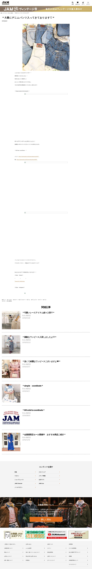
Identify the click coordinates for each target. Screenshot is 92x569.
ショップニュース (19, 479)
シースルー (10, 299)
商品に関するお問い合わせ (31, 556)
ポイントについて (51, 560)
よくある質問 (28, 548)
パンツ (40, 299)
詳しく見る (46, 519)
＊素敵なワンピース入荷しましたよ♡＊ (39, 337)
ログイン (49, 548)
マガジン (17, 475)
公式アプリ (41, 479)
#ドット (4, 299)
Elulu (8, 301)
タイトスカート (22, 299)
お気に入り (77, 4)
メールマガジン (18, 487)
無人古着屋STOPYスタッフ (74, 552)
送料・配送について (8, 560)
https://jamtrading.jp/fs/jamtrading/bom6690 (27, 159)
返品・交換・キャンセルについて (33, 552)
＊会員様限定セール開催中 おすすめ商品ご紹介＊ (44, 434)
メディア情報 (42, 475)
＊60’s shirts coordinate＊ (33, 410)
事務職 (70, 556)
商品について (7, 552)
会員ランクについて (51, 556)
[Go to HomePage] (1, 13)
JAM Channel (18, 483)
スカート (16, 299)
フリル (45, 299)
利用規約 (27, 560)
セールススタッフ (72, 564)
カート (83, 4)
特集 (16, 472)
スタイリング (42, 472)
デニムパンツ (34, 299)
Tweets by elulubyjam (20, 281)
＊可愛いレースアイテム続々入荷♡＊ (38, 312)
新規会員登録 (50, 552)
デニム (28, 299)
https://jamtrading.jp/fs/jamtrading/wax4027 (29, 156)
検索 (73, 4)
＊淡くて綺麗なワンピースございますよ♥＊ (41, 361)
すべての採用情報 (72, 548)
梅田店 (10, 301)
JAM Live (41, 483)
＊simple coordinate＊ (32, 386)
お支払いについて (8, 556)
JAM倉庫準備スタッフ (73, 560)
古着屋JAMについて (8, 548)
